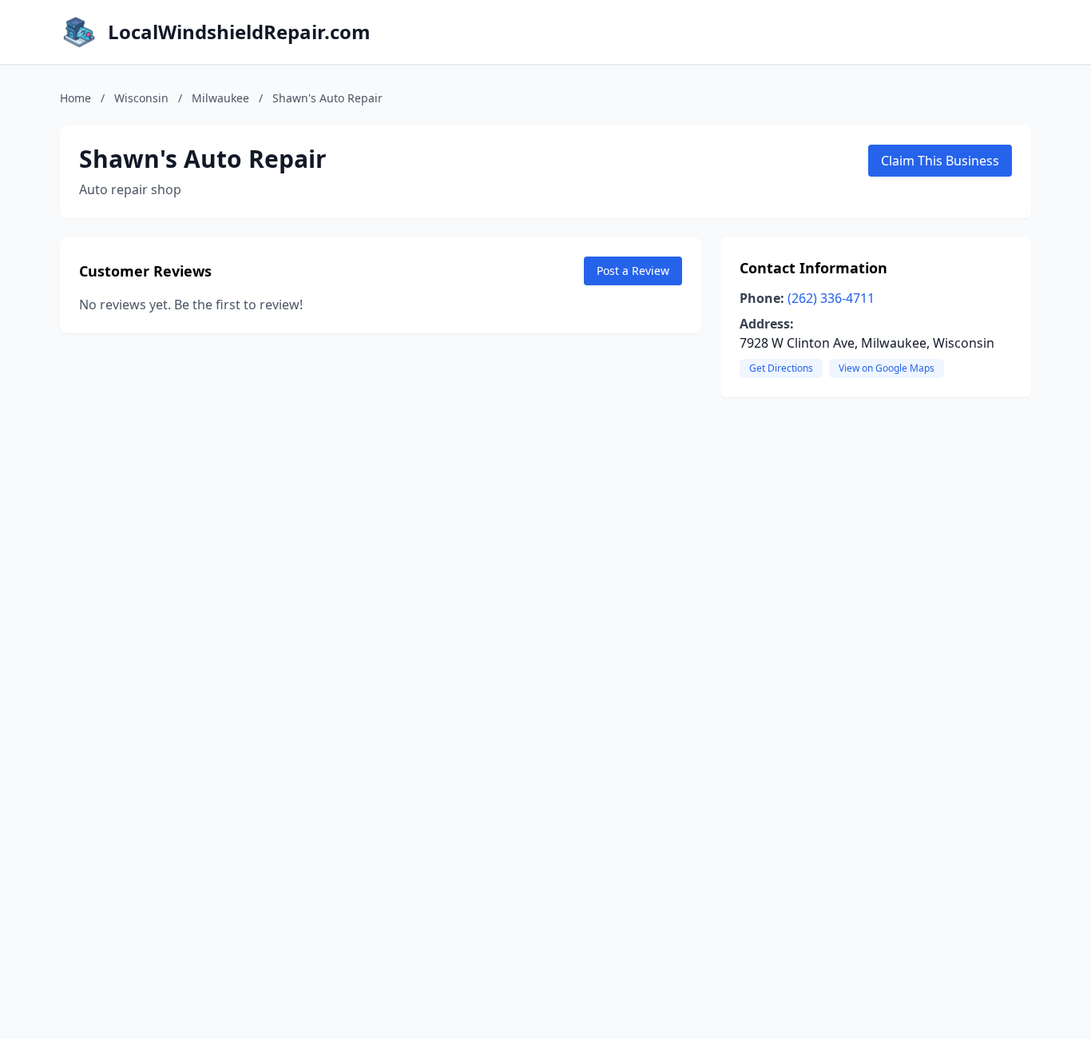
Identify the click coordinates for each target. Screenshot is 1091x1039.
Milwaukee (220, 97)
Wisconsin (141, 97)
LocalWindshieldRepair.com (239, 32)
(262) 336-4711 (831, 298)
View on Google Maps (886, 368)
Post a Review (633, 270)
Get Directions (781, 368)
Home (75, 97)
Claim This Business (940, 160)
